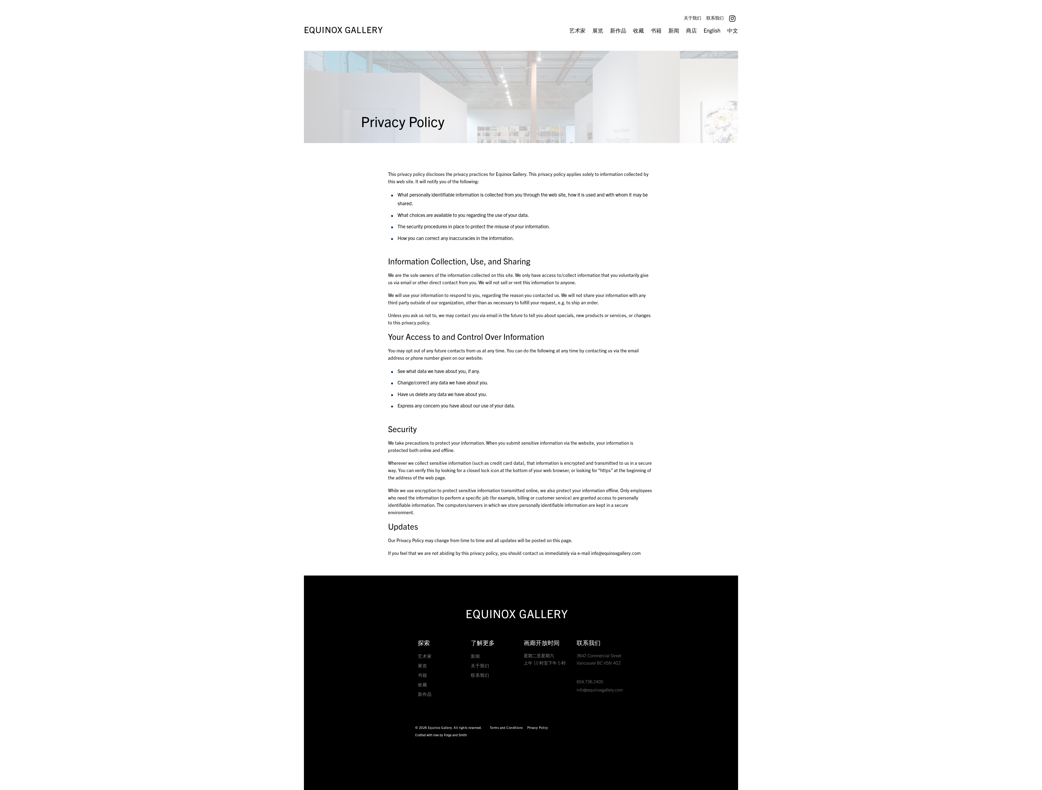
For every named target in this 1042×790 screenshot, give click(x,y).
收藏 (638, 30)
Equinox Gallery (343, 29)
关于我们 (692, 17)
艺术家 (577, 30)
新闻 (673, 30)
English (712, 30)
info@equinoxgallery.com (600, 689)
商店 (691, 30)
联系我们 (715, 17)
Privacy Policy (537, 727)
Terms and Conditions (506, 727)
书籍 (656, 30)
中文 (732, 30)
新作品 (618, 30)
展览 (597, 30)
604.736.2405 (590, 681)
